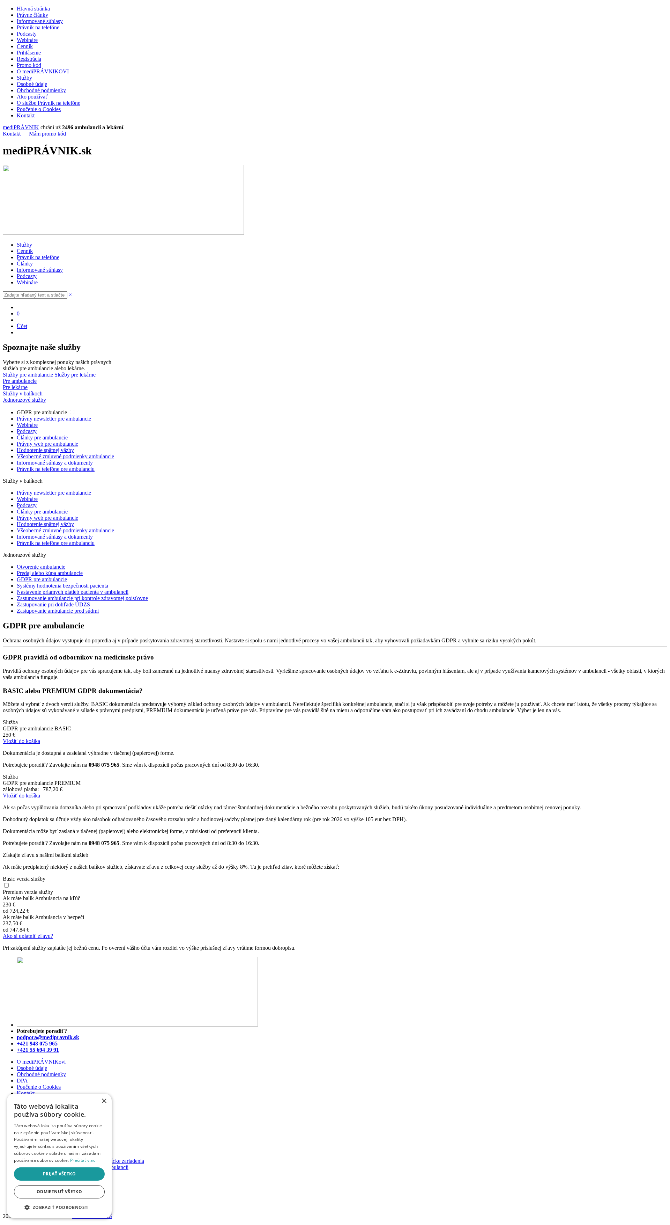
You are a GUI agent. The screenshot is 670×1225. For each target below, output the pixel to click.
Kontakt (26, 115)
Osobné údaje (32, 84)
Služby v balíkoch (23, 393)
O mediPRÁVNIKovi (41, 1062)
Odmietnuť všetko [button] (59, 1192)
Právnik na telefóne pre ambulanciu (56, 469)
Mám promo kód (47, 134)
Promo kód (29, 65)
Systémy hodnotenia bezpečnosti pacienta (62, 586)
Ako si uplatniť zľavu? (28, 936)
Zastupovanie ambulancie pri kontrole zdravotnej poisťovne (82, 598)
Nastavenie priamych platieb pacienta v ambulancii (72, 592)
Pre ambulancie (20, 381)
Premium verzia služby (28, 892)
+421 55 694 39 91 (38, 1050)
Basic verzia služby (24, 879)
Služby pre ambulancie (28, 375)
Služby (24, 78)
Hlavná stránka (33, 9)
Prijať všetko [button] (59, 1174)
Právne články (32, 15)
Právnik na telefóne (38, 27)
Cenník (25, 46)
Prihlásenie (29, 53)
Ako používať (32, 97)
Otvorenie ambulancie (41, 567)
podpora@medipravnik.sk (48, 1037)
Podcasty (27, 34)
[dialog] (59, 1156)
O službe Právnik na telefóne (48, 103)
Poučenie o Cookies (39, 109)
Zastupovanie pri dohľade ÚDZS (53, 604)
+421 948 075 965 (37, 1044)
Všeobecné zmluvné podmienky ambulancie (65, 456)
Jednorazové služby (24, 400)
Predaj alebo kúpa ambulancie (50, 573)
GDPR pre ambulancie (42, 412)
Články (25, 264)
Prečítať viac (82, 1160)
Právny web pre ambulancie (47, 444)
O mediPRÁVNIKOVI (43, 71)
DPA (22, 1081)
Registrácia (29, 59)
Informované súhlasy (40, 21)
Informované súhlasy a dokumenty (55, 463)
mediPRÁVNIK (21, 127)
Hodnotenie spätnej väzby (45, 450)
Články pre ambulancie (42, 437)
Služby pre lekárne (75, 375)
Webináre (27, 40)
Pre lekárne (15, 387)
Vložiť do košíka (21, 741)
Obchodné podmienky (41, 90)
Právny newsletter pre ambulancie (54, 419)
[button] (59, 1207)
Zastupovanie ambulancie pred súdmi (58, 611)
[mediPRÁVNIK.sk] (123, 233)
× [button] (103, 1101)
